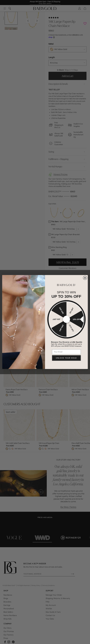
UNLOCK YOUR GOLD (66, 358)
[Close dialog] (85, 278)
